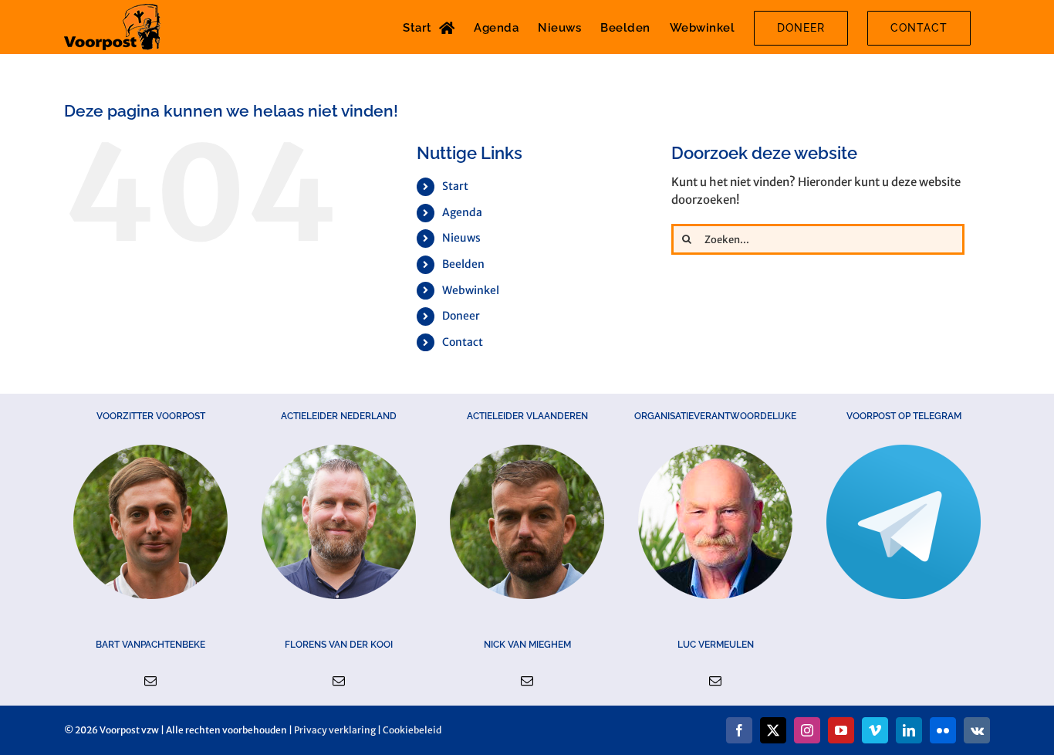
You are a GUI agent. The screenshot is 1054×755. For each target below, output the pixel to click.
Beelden (463, 264)
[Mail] (150, 681)
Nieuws (461, 238)
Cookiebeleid (412, 730)
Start (455, 186)
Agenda (462, 212)
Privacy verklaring (335, 730)
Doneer (461, 316)
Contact (462, 342)
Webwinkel (470, 290)
